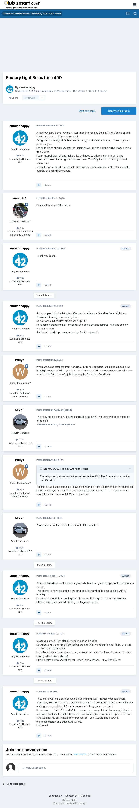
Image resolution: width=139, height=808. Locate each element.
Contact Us (71, 795)
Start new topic (87, 110)
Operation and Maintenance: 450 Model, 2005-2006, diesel (73, 91)
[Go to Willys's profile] (20, 372)
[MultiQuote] (38, 185)
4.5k (21, 389)
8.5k (21, 228)
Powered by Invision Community (69, 803)
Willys (19, 360)
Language (55, 795)
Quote (47, 185)
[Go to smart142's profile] (20, 210)
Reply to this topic (119, 110)
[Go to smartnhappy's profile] (9, 89)
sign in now (80, 754)
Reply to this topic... (35, 767)
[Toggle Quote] (41, 468)
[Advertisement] (69, 43)
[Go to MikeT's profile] (20, 422)
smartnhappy (27, 87)
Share (14, 97)
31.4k (21, 439)
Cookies (85, 795)
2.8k (21, 155)
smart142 (19, 198)
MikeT (19, 410)
